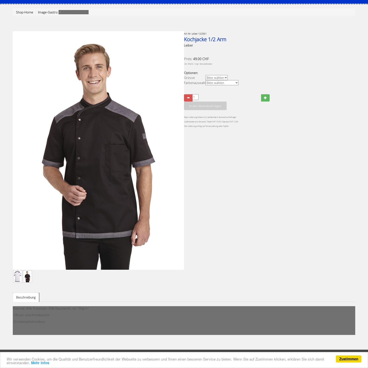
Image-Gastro (48, 12)
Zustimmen (348, 358)
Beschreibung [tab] (26, 297)
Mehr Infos (40, 362)
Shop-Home (24, 12)
